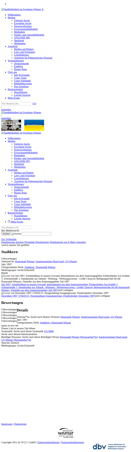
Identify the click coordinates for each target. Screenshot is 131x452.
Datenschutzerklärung (48, 442)
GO (34, 103)
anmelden (6, 109)
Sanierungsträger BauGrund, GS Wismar (56, 261)
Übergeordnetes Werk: (13, 267)
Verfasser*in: (8, 261)
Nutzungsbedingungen (72, 442)
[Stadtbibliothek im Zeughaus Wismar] (21, 9)
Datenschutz (20, 424)
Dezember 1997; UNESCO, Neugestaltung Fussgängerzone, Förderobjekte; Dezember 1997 (48, 296)
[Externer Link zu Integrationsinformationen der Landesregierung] (34, 130)
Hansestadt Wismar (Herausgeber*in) (78, 337)
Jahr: (4, 264)
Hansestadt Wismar (24, 261)
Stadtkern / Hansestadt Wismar (40, 267)
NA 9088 (49, 331)
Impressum (6, 424)
